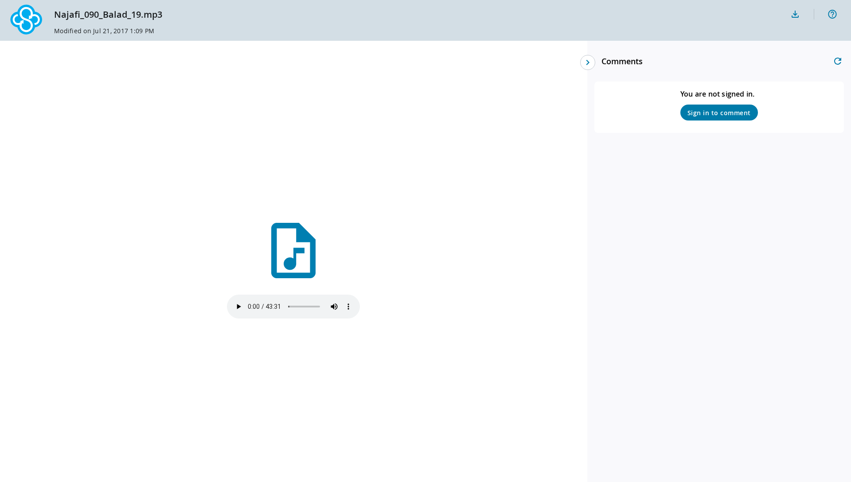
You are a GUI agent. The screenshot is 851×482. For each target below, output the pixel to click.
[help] (832, 14)
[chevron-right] (588, 62)
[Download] (795, 14)
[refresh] (837, 61)
